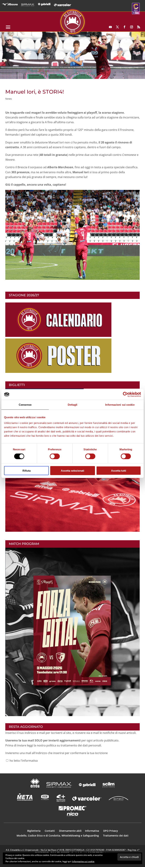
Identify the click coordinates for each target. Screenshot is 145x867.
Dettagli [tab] (72, 404)
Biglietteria (33, 830)
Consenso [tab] (25, 404)
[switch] (55, 456)
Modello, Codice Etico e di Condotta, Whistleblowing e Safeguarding (58, 835)
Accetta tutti (118, 470)
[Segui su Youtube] (110, 27)
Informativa (92, 830)
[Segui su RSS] (138, 27)
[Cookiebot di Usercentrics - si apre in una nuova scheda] (125, 394)
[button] (72, 55)
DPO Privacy (110, 830)
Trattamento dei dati (115, 835)
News (8, 98)
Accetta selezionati (72, 470)
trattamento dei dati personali (81, 745)
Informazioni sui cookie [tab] (119, 404)
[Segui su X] (117, 27)
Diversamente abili (70, 830)
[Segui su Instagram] (131, 27)
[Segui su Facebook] (124, 27)
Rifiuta (26, 470)
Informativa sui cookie (83, 861)
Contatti (50, 830)
